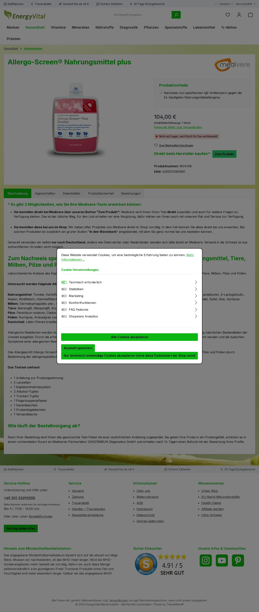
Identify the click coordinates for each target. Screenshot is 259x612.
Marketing (76, 296)
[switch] (64, 289)
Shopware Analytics (83, 316)
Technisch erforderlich (85, 282)
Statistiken (76, 289)
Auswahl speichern (78, 348)
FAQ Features (78, 309)
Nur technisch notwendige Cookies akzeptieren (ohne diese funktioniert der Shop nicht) (129, 355)
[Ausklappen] (196, 281)
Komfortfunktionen (82, 303)
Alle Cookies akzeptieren (129, 337)
